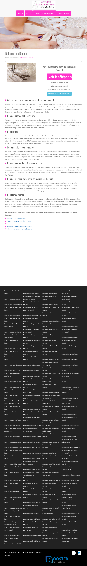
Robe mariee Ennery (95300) (31, 448)
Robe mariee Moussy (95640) (12, 387)
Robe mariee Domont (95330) (12, 332)
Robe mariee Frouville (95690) (32, 453)
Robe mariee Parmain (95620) (12, 497)
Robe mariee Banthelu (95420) (70, 513)
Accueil (20, 13)
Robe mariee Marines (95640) (70, 530)
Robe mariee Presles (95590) (70, 365)
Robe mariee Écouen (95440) (50, 442)
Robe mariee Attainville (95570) (71, 448)
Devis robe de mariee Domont (17, 219)
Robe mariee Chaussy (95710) (32, 316)
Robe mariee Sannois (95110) (12, 442)
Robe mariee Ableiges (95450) (32, 426)
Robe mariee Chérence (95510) (71, 475)
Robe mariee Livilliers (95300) (12, 437)
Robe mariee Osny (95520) (31, 294)
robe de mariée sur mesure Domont (19, 229)
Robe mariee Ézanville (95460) (13, 305)
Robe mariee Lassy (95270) (12, 371)
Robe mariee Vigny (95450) (12, 426)
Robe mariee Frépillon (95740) (51, 519)
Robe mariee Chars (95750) (69, 415)
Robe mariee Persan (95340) (31, 470)
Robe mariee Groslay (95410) (70, 354)
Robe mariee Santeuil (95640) (31, 519)
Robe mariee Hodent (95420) (50, 294)
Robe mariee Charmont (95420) (32, 437)
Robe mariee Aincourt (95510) (51, 481)
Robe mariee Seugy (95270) (70, 398)
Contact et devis (63, 13)
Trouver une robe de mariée (44, 13)
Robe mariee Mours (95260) (12, 535)
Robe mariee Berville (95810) (70, 437)
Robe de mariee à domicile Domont (19, 226)
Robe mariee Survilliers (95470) (51, 321)
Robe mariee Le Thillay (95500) (13, 464)
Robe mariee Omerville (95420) (13, 481)
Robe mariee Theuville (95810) (70, 426)
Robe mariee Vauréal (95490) (12, 349)
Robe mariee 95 (15, 57)
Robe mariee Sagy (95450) (50, 305)
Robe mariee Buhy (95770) (11, 492)
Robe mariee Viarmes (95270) (12, 420)
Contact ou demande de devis (60, 94)
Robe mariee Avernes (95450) (70, 481)
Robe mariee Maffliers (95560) (51, 464)
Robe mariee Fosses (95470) (12, 544)
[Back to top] (81, 560)
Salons (28, 13)
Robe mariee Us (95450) (49, 453)
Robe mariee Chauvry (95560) (31, 459)
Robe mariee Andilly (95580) (31, 371)
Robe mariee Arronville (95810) (13, 365)
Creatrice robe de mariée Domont (19, 221)
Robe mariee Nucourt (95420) (70, 360)
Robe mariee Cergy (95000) (12, 299)
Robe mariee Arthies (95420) (12, 382)
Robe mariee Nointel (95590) (50, 508)
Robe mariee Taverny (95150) (50, 420)
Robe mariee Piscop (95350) (50, 360)
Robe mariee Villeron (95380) (31, 442)
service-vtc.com (15, 552)
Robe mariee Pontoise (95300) (70, 338)
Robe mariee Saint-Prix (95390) (13, 448)
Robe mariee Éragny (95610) (31, 502)
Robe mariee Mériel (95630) (31, 513)
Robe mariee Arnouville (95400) (32, 535)
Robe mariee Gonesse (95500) (51, 393)
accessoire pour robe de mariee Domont (21, 224)
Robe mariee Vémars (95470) (70, 327)
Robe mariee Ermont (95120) (31, 376)
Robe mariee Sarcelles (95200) (13, 508)
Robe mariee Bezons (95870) (31, 409)
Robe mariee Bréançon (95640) (13, 316)
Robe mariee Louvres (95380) (70, 387)
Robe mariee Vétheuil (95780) (31, 541)
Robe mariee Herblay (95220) (31, 365)
